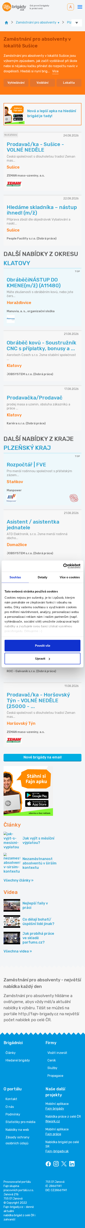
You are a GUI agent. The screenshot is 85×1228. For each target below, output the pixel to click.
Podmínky (13, 1114)
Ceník (51, 1060)
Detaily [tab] (42, 577)
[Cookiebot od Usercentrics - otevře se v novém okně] (63, 566)
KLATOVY (17, 263)
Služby (52, 1068)
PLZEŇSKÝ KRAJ (27, 447)
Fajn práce (53, 1134)
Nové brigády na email (43, 757)
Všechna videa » (18, 951)
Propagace (55, 1076)
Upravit (40, 658)
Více (55, 71)
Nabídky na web (17, 1130)
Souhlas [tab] (15, 577)
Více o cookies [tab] (70, 577)
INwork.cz (52, 1121)
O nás (10, 1107)
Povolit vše (42, 645)
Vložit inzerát (57, 1053)
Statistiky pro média (20, 1122)
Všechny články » (18, 880)
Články (11, 1053)
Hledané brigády (18, 1060)
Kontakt (11, 1099)
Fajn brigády (54, 1108)
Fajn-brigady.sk (57, 1151)
